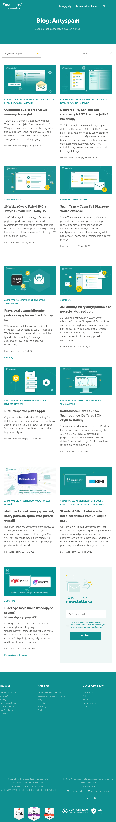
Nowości (19, 404)
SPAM (18, 199)
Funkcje (3, 699)
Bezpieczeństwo (25, 400)
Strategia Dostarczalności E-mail (52, 696)
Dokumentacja (89, 703)
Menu (111, 6)
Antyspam (12, 99)
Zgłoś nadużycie (88, 786)
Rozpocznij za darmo (86, 6)
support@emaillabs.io (100, 791)
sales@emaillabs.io (77, 791)
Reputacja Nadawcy (22, 103)
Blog (40, 699)
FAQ (85, 706)
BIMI (37, 400)
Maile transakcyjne (8, 692)
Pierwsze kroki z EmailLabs (50, 692)
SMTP (85, 699)
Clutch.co (4, 714)
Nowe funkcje (42, 501)
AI (5, 99)
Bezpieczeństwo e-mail (10, 703)
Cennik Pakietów (7, 706)
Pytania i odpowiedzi (92, 504)
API (84, 696)
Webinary (42, 706)
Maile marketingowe (27, 300)
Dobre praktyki (27, 99)
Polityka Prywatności (72, 779)
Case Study (43, 703)
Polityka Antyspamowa (93, 779)
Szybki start (88, 692)
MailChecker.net (7, 710)
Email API (4, 696)
